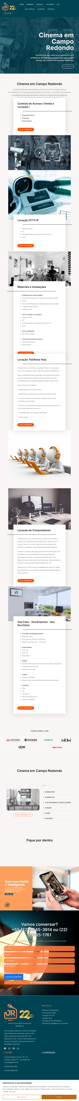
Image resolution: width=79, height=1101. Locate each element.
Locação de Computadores (51, 1021)
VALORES (49, 818)
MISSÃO (48, 808)
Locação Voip (47, 1018)
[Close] (77, 1081)
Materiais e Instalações (50, 1010)
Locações (50, 4)
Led (58, 4)
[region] (39, 1090)
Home (21, 4)
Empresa (30, 4)
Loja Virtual (30, 9)
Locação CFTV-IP (48, 1015)
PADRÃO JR (49, 797)
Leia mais (12, 1091)
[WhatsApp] (18, 1048)
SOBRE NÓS (50, 792)
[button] (39, 153)
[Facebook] (5, 1048)
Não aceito (21, 1097)
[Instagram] (9, 1048)
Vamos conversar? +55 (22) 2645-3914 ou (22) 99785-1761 (39, 929)
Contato (50, 9)
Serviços (39, 4)
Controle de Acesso (49, 1013)
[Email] (14, 1048)
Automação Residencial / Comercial (55, 1023)
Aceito (59, 1097)
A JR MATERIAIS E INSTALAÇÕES (58, 802)
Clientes (41, 9)
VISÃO (47, 813)
